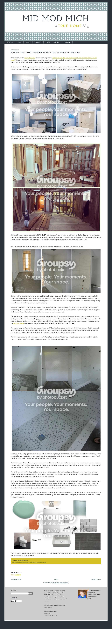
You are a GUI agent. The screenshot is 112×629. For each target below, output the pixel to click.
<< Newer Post (16, 579)
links (48, 42)
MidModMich (47, 594)
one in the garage (18, 323)
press (56, 42)
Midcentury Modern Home (33, 562)
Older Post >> (96, 579)
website (10, 42)
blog (19, 42)
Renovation (43, 562)
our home (66, 42)
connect (38, 42)
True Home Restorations (57, 605)
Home (56, 579)
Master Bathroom (20, 562)
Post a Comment (16, 575)
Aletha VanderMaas (95, 590)
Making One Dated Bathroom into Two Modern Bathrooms (45, 52)
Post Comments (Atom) (61, 582)
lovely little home (29, 58)
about (28, 42)
